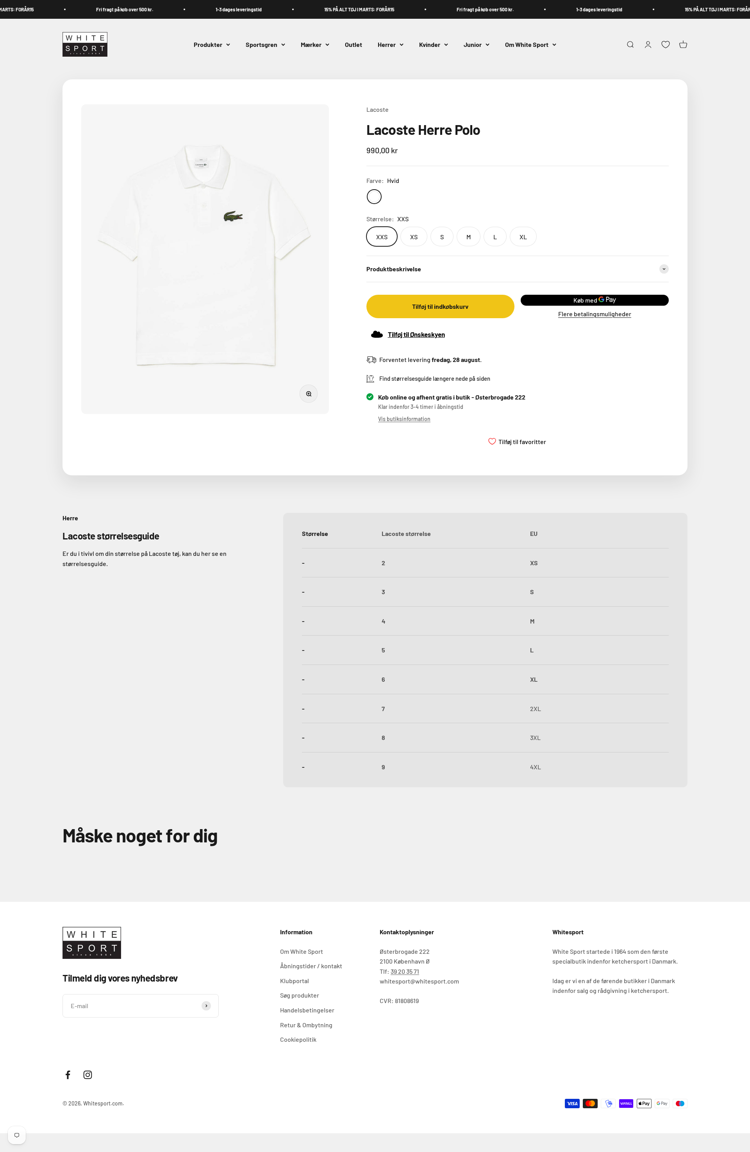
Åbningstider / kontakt (311, 965)
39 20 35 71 (405, 971)
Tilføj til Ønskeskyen (416, 334)
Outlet (353, 44)
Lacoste (377, 109)
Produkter (208, 44)
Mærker (311, 44)
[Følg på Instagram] (87, 1075)
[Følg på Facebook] (67, 1075)
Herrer (387, 44)
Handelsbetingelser (307, 1010)
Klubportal (294, 980)
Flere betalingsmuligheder (594, 313)
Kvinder (429, 44)
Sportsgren (261, 44)
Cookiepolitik (298, 1039)
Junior (473, 44)
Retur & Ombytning (306, 1024)
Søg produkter (299, 995)
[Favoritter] (666, 44)
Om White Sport (526, 44)
